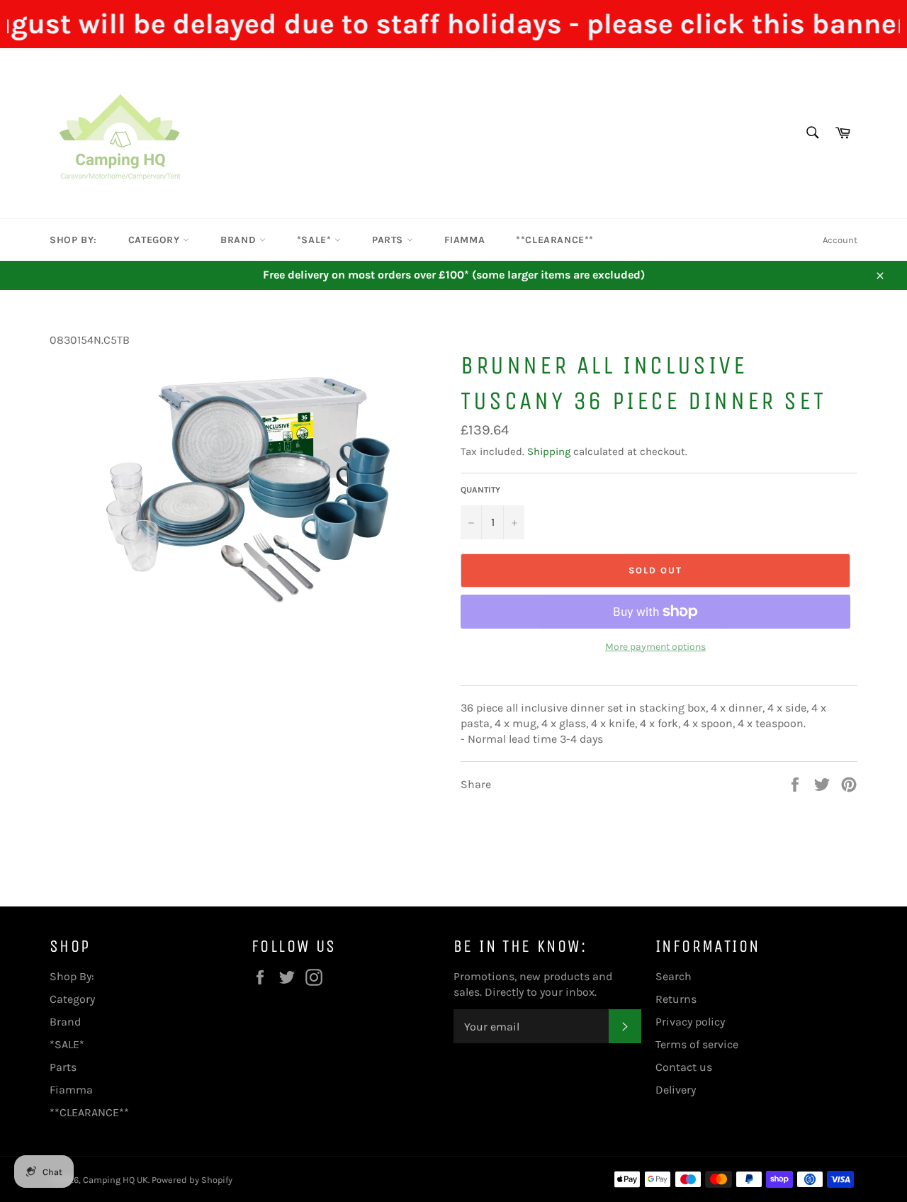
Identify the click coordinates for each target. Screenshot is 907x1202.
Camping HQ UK (115, 1179)
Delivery (675, 1089)
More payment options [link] (655, 647)
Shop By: (73, 240)
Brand (239, 240)
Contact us (683, 1067)
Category (155, 240)
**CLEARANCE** (555, 240)
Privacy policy (690, 1021)
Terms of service (696, 1044)
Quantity (480, 490)
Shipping (548, 451)
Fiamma (464, 240)
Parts (389, 240)
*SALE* (315, 240)
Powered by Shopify (192, 1179)
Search (673, 976)
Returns (676, 999)
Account (840, 240)
